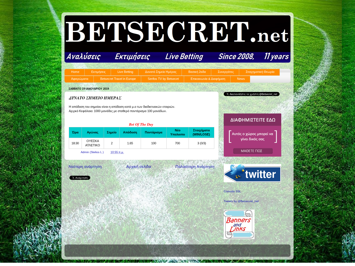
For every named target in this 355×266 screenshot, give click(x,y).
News (241, 78)
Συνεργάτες (226, 71)
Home (75, 71)
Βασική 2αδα (197, 71)
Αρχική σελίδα (138, 166)
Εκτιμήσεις (98, 71)
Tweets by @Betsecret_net (241, 201)
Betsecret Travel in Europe (118, 78)
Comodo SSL (232, 191)
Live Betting (125, 71)
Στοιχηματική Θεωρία (260, 71)
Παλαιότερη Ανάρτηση (194, 166)
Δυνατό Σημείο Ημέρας (160, 71)
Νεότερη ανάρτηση (85, 166)
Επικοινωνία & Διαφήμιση (208, 78)
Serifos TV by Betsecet (163, 78)
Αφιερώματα (79, 78)
